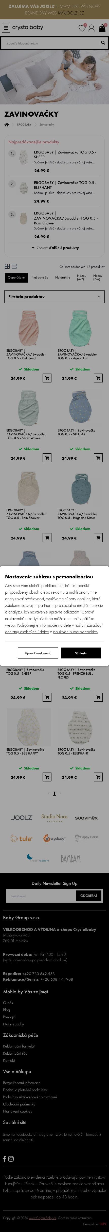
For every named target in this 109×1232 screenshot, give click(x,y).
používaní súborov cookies (75, 632)
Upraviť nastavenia (38, 653)
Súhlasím (81, 653)
